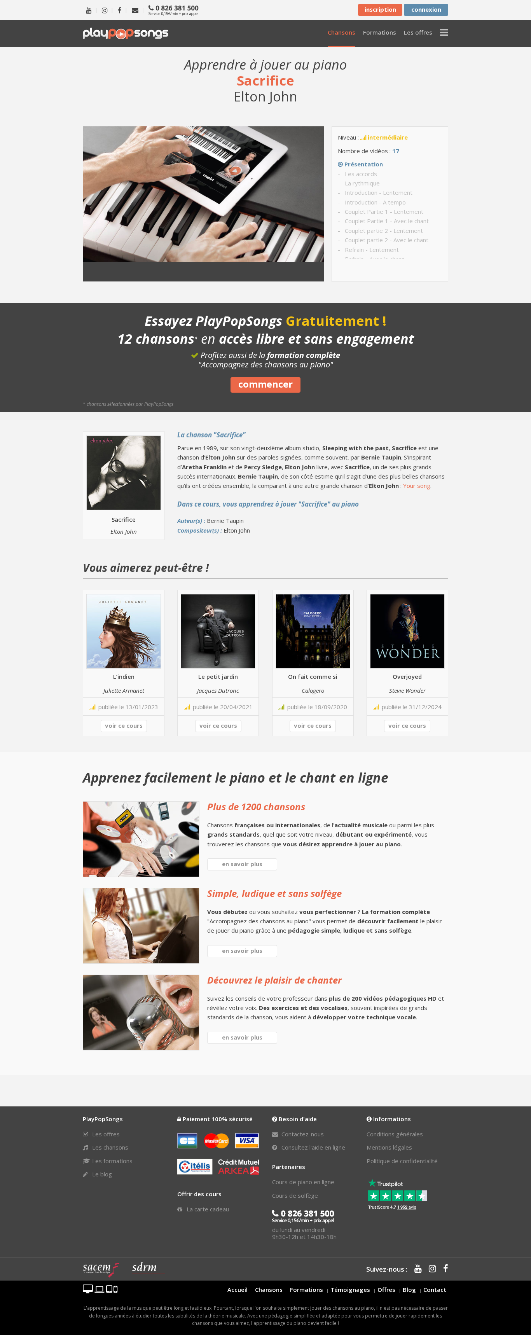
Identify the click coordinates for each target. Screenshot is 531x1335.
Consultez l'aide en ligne (312, 1147)
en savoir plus (242, 864)
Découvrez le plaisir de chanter (274, 979)
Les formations (112, 1161)
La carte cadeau (207, 1209)
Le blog (101, 1174)
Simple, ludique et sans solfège (274, 893)
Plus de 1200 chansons (256, 806)
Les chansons (109, 1147)
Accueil (237, 1289)
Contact (434, 1289)
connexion (426, 9)
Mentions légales (389, 1147)
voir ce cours (124, 725)
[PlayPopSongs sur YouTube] (89, 9)
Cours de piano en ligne (303, 1182)
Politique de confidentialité (402, 1161)
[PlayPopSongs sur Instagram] (105, 9)
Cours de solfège (295, 1195)
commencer (265, 383)
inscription (380, 9)
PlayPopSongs (125, 33)
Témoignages (350, 1289)
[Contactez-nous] (135, 9)
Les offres (105, 1134)
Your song (416, 485)
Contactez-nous (302, 1134)
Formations (306, 1289)
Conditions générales (395, 1134)
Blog (409, 1289)
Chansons (269, 1289)
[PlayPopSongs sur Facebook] (120, 9)
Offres (386, 1289)
